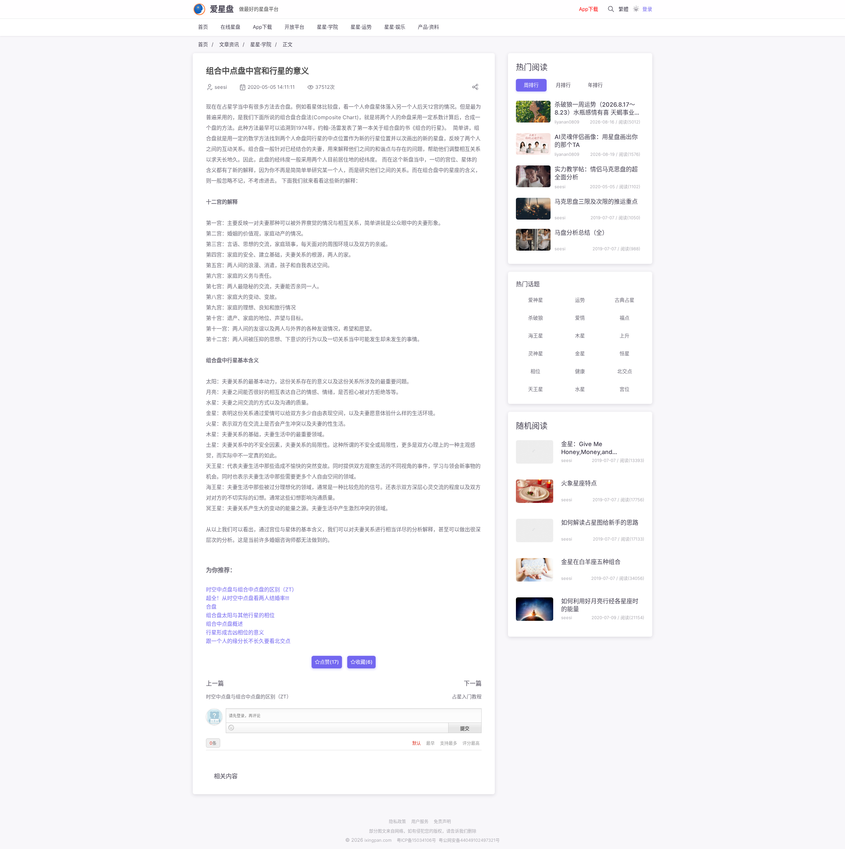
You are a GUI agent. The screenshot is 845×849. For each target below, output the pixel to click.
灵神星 (535, 353)
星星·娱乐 (394, 27)
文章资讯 (229, 44)
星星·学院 (327, 27)
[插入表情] (231, 728)
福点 (624, 318)
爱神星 (535, 300)
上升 (624, 336)
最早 (431, 743)
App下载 (588, 9)
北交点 (624, 371)
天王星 (535, 389)
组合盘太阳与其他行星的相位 (240, 615)
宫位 (624, 389)
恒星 (624, 353)
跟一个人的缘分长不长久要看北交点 (248, 641)
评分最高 (471, 743)
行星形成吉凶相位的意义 (235, 632)
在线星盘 (230, 27)
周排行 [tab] (531, 85)
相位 (535, 371)
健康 (580, 371)
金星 (580, 353)
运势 (580, 300)
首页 (203, 27)
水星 (580, 389)
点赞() (329, 662)
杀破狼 (535, 318)
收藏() (364, 662)
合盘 (211, 606)
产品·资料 (428, 27)
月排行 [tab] (563, 85)
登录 (647, 9)
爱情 (580, 318)
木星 (580, 336)
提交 (464, 728)
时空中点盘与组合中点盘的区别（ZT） (251, 589)
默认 (417, 743)
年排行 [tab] (595, 85)
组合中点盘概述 (224, 623)
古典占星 (624, 300)
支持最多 (449, 743)
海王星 (535, 336)
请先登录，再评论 (244, 715)
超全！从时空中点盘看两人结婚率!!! (247, 598)
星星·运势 (361, 27)
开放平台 (294, 27)
